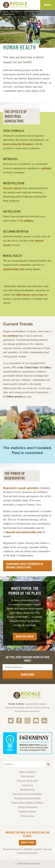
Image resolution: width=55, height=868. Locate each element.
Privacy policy (27, 816)
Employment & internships (28, 798)
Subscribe (27, 675)
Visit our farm (27, 776)
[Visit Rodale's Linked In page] (44, 720)
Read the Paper (25, 636)
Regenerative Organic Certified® (27, 802)
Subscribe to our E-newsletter (27, 794)
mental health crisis (13, 269)
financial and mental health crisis (24, 532)
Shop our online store (27, 780)
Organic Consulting (27, 807)
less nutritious (10, 335)
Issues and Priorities (31, 12)
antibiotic (46, 168)
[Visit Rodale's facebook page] (19, 720)
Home (5, 12)
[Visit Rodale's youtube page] (36, 720)
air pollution (26, 220)
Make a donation (27, 772)
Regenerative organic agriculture (21, 488)
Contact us (27, 785)
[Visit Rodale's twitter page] (11, 720)
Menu (47, 4)
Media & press (27, 789)
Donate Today (27, 842)
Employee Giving (27, 811)
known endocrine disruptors (18, 144)
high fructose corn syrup (29, 294)
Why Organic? (16, 12)
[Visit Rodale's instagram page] (27, 720)
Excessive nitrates (12, 188)
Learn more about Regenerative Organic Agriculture (24, 565)
